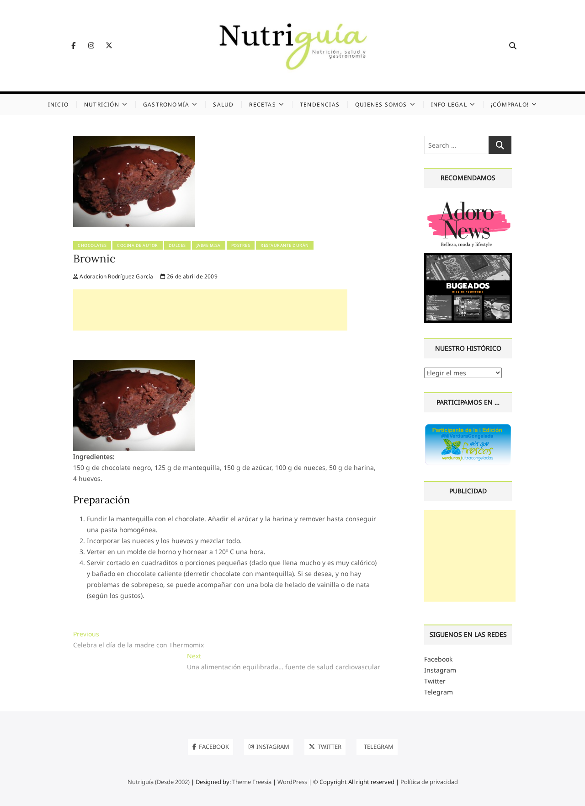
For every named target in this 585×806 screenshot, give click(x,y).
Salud (223, 104)
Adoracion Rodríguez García (115, 276)
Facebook (438, 659)
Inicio (58, 104)
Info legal (449, 104)
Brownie (94, 258)
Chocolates (92, 245)
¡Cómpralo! (510, 104)
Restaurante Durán (285, 245)
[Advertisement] (210, 310)
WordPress (292, 782)
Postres (240, 245)
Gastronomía (166, 104)
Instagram (440, 670)
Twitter (435, 681)
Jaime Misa (209, 245)
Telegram (438, 692)
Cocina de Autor (137, 245)
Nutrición (101, 104)
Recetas (262, 104)
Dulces (177, 245)
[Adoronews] (468, 202)
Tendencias (320, 104)
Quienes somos (381, 104)
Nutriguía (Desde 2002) (159, 782)
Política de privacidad (429, 782)
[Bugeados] (468, 256)
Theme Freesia (251, 782)
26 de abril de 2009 (191, 276)
